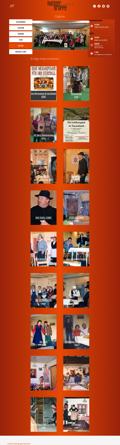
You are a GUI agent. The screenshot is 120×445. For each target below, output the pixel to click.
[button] (12, 6)
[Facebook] (99, 6)
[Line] (108, 6)
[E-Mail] (103, 6)
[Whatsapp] (94, 6)
